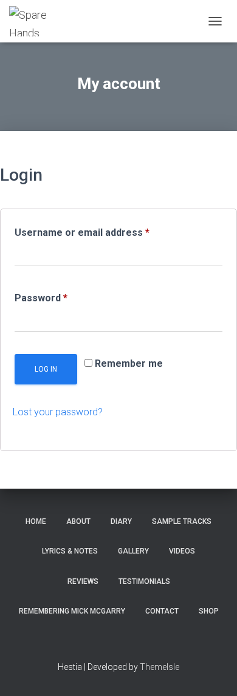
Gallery (133, 551)
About (78, 521)
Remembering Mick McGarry (72, 611)
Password (61, 298)
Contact (162, 611)
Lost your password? (58, 412)
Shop (209, 611)
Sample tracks (181, 521)
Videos (182, 551)
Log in (46, 369)
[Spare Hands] (36, 21)
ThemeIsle (159, 667)
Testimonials (144, 581)
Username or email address (102, 232)
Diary (121, 521)
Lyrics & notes (70, 551)
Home (36, 521)
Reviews (82, 581)
